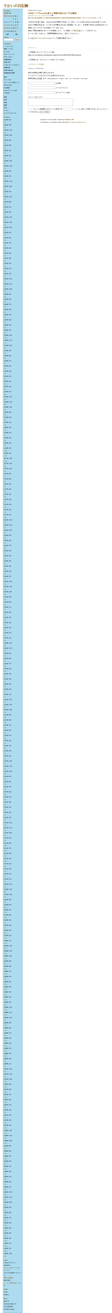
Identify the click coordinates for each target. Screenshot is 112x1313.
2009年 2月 (7, 997)
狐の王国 (7, 1280)
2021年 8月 (7, 238)
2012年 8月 (7, 781)
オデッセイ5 (8, 57)
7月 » (16, 34)
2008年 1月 (7, 1064)
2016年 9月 (7, 535)
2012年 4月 (7, 802)
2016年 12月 (8, 520)
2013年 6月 (7, 730)
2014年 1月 (7, 694)
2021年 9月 (7, 232)
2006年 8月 (7, 1151)
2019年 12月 (8, 335)
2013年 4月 (7, 740)
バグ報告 (73, 31)
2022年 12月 (8, 197)
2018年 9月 (7, 412)
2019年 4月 (7, 376)
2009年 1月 (7, 1002)
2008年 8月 (7, 1028)
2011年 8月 (7, 843)
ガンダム (7, 51)
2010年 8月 (7, 905)
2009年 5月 (7, 982)
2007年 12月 (8, 1069)
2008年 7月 (7, 1033)
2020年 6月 (7, 309)
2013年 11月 (8, 705)
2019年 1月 (7, 391)
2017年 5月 (7, 494)
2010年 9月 (7, 899)
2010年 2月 (7, 935)
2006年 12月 (8, 1130)
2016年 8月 (7, 540)
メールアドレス (62, 88)
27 (9, 31)
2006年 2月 (7, 1182)
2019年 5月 (7, 371)
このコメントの (36, 64)
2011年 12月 (8, 823)
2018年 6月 (7, 427)
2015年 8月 (7, 602)
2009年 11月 (8, 951)
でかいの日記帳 (16, 6)
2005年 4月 (7, 1233)
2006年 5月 (7, 1166)
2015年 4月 (7, 622)
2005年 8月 (7, 1212)
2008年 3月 (7, 1053)
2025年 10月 (8, 135)
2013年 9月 (7, 715)
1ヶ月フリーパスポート (12, 65)
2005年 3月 (7, 1238)
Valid (8, 1306)
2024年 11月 (8, 166)
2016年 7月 (7, 545)
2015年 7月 (7, 607)
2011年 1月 (7, 879)
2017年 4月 (7, 499)
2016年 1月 (7, 576)
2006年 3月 (7, 1176)
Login (6, 1292)
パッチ (85, 31)
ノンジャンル (8, 46)
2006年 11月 (8, 1135)
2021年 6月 (7, 248)
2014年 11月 (8, 648)
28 (11, 31)
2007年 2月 (7, 1120)
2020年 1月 (7, 330)
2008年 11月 (8, 1012)
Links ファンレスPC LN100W (10, 92)
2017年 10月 (8, 468)
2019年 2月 (7, 386)
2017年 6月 (7, 489)
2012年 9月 (7, 776)
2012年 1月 (7, 817)
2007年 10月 (8, 1079)
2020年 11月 (8, 284)
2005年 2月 (7, 1243)
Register (6, 1294)
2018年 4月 (7, 438)
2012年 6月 (7, 792)
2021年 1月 (7, 274)
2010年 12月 (8, 884)
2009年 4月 (7, 987)
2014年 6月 (7, 669)
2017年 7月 (7, 484)
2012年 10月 (8, 771)
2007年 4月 (7, 1110)
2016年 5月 (7, 556)
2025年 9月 (7, 140)
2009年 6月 (7, 976)
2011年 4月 (7, 864)
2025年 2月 (7, 156)
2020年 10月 (8, 289)
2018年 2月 (7, 448)
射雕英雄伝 (8, 59)
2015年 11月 (8, 586)
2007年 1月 (7, 1125)
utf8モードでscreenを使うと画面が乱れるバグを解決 (52, 13)
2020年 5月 (7, 315)
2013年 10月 (8, 710)
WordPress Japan (9, 1309)
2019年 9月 (7, 350)
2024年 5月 (7, 176)
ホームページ (63, 92)
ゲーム (6, 110)
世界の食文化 (8, 70)
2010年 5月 (7, 920)
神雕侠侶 (7, 67)
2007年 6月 (7, 1100)
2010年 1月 (7, 941)
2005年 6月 (7, 1223)
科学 (5, 100)
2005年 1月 (7, 1248)
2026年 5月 (7, 120)
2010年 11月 (8, 889)
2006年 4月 (7, 1171)
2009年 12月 (8, 946)
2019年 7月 (7, 361)
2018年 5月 (7, 433)
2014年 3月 (7, 684)
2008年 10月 (8, 1017)
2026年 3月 (7, 125)
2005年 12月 (8, 1192)
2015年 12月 (8, 581)
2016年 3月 (7, 566)
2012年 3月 (7, 807)
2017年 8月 (7, 479)
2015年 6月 (7, 612)
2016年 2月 (7, 571)
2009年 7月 (7, 971)
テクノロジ (38, 15)
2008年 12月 (8, 1007)
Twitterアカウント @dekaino (10, 1264)
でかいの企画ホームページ (12, 1274)
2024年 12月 (8, 161)
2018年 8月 (7, 417)
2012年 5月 (7, 797)
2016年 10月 (8, 530)
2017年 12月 (8, 458)
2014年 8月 (7, 658)
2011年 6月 (7, 853)
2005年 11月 (8, 1197)
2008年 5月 (7, 1043)
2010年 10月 (8, 894)
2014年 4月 (7, 679)
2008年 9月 (7, 1023)
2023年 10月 (8, 186)
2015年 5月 (7, 617)
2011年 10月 (8, 833)
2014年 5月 (7, 674)
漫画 (5, 105)
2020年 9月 (7, 294)
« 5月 (7, 34)
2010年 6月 (7, 915)
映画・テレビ (8, 49)
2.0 (6, 1301)
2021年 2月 (7, 268)
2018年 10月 (8, 407)
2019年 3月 (7, 381)
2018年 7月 (7, 422)
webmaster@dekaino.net (78, 122)
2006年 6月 (7, 1161)
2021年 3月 (7, 263)
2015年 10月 (8, 592)
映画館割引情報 (9, 73)
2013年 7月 (7, 725)
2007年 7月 (7, 1094)
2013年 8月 (7, 720)
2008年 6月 (7, 1038)
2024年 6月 (7, 171)
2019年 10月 (8, 345)
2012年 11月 (8, 766)
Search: (6, 37)
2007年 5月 (7, 1105)
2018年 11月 (8, 402)
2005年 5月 (7, 1228)
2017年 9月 (7, 474)
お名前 (58, 83)
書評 (5, 97)
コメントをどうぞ (35, 97)
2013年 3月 (7, 746)
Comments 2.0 (10, 1304)
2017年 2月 (7, 509)
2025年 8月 (7, 145)
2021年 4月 (7, 258)
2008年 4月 (7, 1048)
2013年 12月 (8, 699)
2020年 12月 (8, 279)
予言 (5, 108)
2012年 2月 (7, 812)
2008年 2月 (7, 1059)
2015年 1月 (7, 638)
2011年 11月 (8, 828)
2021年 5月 (7, 253)
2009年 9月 (7, 961)
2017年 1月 (7, 515)
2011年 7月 (7, 848)
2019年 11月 (8, 340)
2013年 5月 (7, 735)
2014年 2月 (7, 689)
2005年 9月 (7, 1207)
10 (17, 22)
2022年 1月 (7, 212)
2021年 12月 (8, 217)
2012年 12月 (8, 761)
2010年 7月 (7, 910)
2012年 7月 (7, 787)
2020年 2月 (7, 325)
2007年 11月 (8, 1074)
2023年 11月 (8, 181)
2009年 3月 (7, 992)
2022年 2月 (7, 207)
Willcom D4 (7, 85)
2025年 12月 (8, 130)
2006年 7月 (7, 1156)
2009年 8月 (7, 966)
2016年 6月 (7, 551)
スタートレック (9, 54)
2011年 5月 (7, 858)
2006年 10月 (8, 1141)
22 (13, 28)
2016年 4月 (7, 561)
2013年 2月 (7, 751)
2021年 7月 (7, 243)
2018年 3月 (7, 443)
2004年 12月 (8, 1253)
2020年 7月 (7, 304)
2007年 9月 (7, 1084)
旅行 (5, 77)
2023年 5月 (7, 191)
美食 (5, 102)
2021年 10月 (8, 227)
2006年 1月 (7, 1187)
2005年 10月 (8, 1202)
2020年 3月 (7, 320)
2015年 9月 (7, 597)
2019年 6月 (7, 366)
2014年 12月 (8, 643)
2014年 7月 (7, 663)
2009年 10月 (8, 956)
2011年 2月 (7, 874)
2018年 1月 (7, 453)
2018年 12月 (8, 397)
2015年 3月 (7, 627)
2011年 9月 (7, 838)
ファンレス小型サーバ (11, 82)
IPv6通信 (7, 88)
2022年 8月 (7, 202)
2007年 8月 (7, 1089)
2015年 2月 (7, 633)
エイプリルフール (10, 113)
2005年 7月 (7, 1218)
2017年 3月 (7, 504)
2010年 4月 (7, 925)
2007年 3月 (7, 1115)
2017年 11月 (8, 463)
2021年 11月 (8, 222)
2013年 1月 (7, 756)
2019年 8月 (7, 356)
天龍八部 (7, 62)
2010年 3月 (7, 930)
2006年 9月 (7, 1146)
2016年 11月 (8, 525)
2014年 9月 (7, 653)
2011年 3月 (7, 869)
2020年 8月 (7, 299)
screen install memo (44, 38)
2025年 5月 (7, 150)
